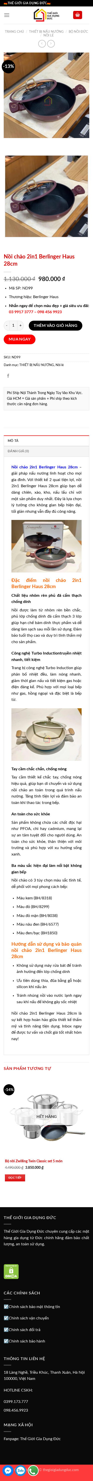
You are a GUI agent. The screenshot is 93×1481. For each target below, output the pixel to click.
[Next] (22, 143)
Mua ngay (20, 339)
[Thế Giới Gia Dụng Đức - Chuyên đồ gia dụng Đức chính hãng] (46, 15)
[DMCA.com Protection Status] (11, 1271)
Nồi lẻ (48, 35)
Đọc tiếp (15, 1177)
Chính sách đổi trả (24, 1330)
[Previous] (8, 143)
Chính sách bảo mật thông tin (34, 1307)
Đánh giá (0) (18, 451)
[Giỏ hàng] (77, 15)
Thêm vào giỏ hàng (55, 326)
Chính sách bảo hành (27, 1341)
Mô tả (13, 440)
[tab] (46, 440)
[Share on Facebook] (8, 376)
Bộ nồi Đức (78, 31)
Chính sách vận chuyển (29, 1318)
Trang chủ (14, 31)
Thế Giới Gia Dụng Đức (40, 1439)
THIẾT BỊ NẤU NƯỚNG (46, 31)
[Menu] (7, 15)
